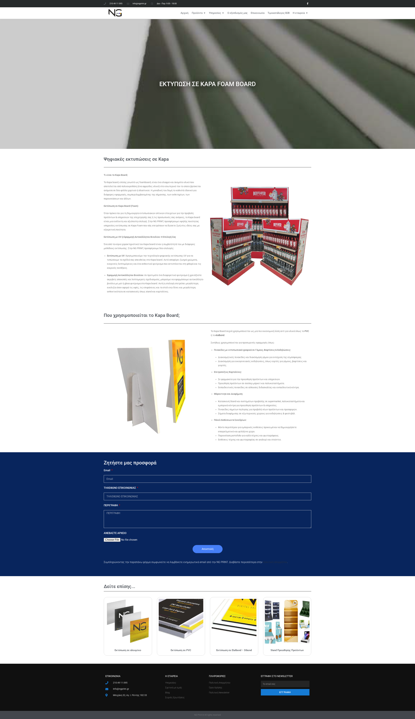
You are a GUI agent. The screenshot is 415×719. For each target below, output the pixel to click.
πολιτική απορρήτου (275, 562)
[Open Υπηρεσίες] (223, 13)
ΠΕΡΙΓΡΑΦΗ (111, 505)
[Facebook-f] (307, 3)
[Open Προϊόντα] (204, 13)
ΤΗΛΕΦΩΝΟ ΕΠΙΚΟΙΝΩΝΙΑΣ (120, 487)
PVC (307, 331)
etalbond (219, 335)
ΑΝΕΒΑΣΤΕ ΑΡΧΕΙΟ (115, 533)
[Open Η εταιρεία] (307, 13)
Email (107, 470)
